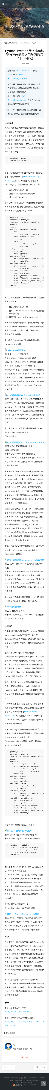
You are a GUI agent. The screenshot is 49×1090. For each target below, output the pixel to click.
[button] (24, 1057)
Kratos (18, 1080)
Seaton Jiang (34, 1080)
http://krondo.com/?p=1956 (17, 1011)
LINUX (21, 43)
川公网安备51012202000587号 (25, 1085)
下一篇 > (40, 1067)
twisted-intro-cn (24, 70)
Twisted (28, 43)
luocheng (14, 78)
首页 (6, 43)
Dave (9, 74)
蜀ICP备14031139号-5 (24, 1082)
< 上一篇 (8, 1067)
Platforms (13, 43)
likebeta (23, 78)
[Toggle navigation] (43, 4)
